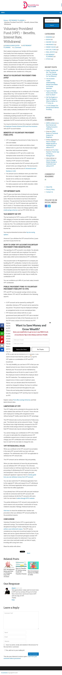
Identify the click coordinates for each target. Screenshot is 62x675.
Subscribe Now (21, 349)
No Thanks (40, 349)
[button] (31, 327)
